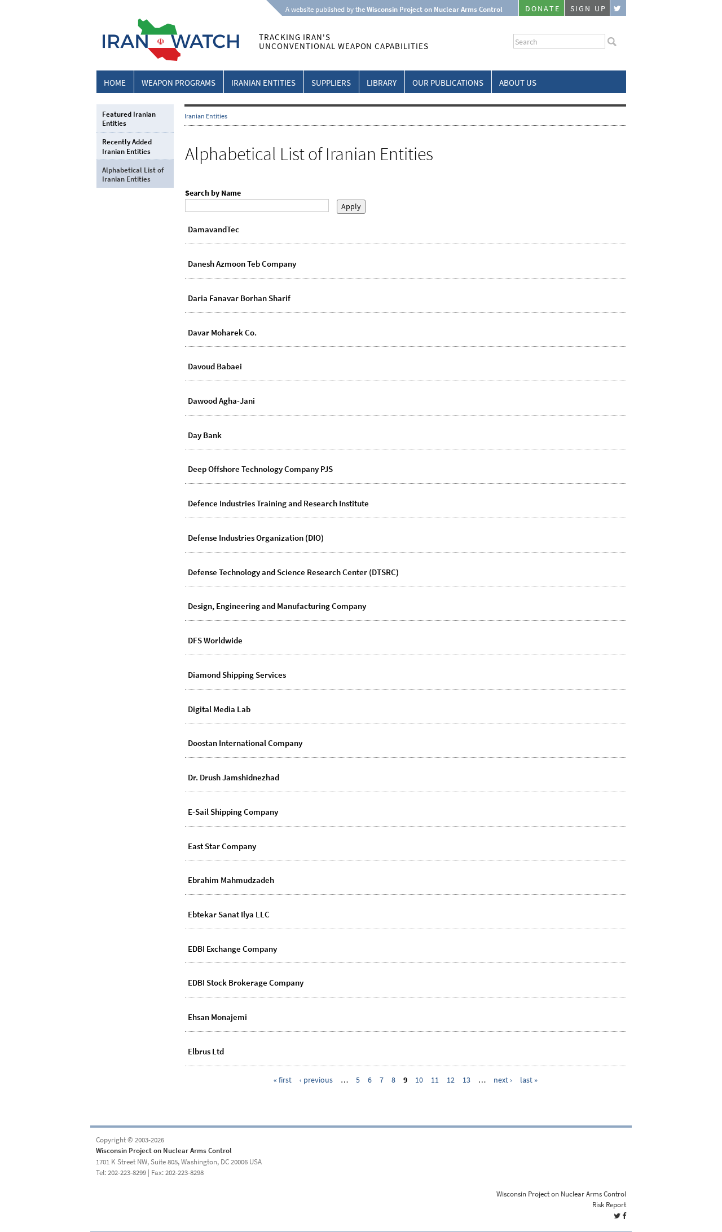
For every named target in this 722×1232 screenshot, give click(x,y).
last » (529, 1080)
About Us (517, 83)
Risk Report (609, 1204)
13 (466, 1080)
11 (435, 1080)
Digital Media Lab (219, 709)
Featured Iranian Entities (129, 118)
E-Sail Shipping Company (233, 812)
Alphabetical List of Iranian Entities (133, 174)
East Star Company (222, 846)
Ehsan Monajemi (217, 1017)
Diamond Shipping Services (237, 675)
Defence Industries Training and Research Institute (278, 503)
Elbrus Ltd (206, 1051)
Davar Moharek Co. (222, 332)
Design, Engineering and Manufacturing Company (277, 606)
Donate (542, 8)
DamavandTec (213, 229)
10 (419, 1080)
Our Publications (447, 83)
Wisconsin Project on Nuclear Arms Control (164, 1150)
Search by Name (213, 193)
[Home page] (168, 59)
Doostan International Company (245, 743)
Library (382, 83)
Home (115, 83)
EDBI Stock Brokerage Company (245, 982)
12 (451, 1080)
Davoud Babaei (215, 366)
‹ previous (316, 1080)
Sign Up (588, 8)
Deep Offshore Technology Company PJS (260, 469)
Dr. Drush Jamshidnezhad (233, 777)
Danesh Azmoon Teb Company (242, 264)
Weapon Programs (178, 83)
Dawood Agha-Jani (221, 401)
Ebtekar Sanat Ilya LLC (229, 914)
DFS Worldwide (215, 640)
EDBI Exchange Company (232, 949)
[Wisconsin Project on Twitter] (618, 8)
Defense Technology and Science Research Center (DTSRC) (293, 572)
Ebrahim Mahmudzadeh (231, 880)
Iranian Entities (263, 83)
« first (283, 1080)
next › (503, 1080)
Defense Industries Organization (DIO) (256, 538)
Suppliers (331, 83)
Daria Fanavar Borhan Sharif (239, 298)
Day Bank (205, 435)
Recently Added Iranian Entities (127, 146)
